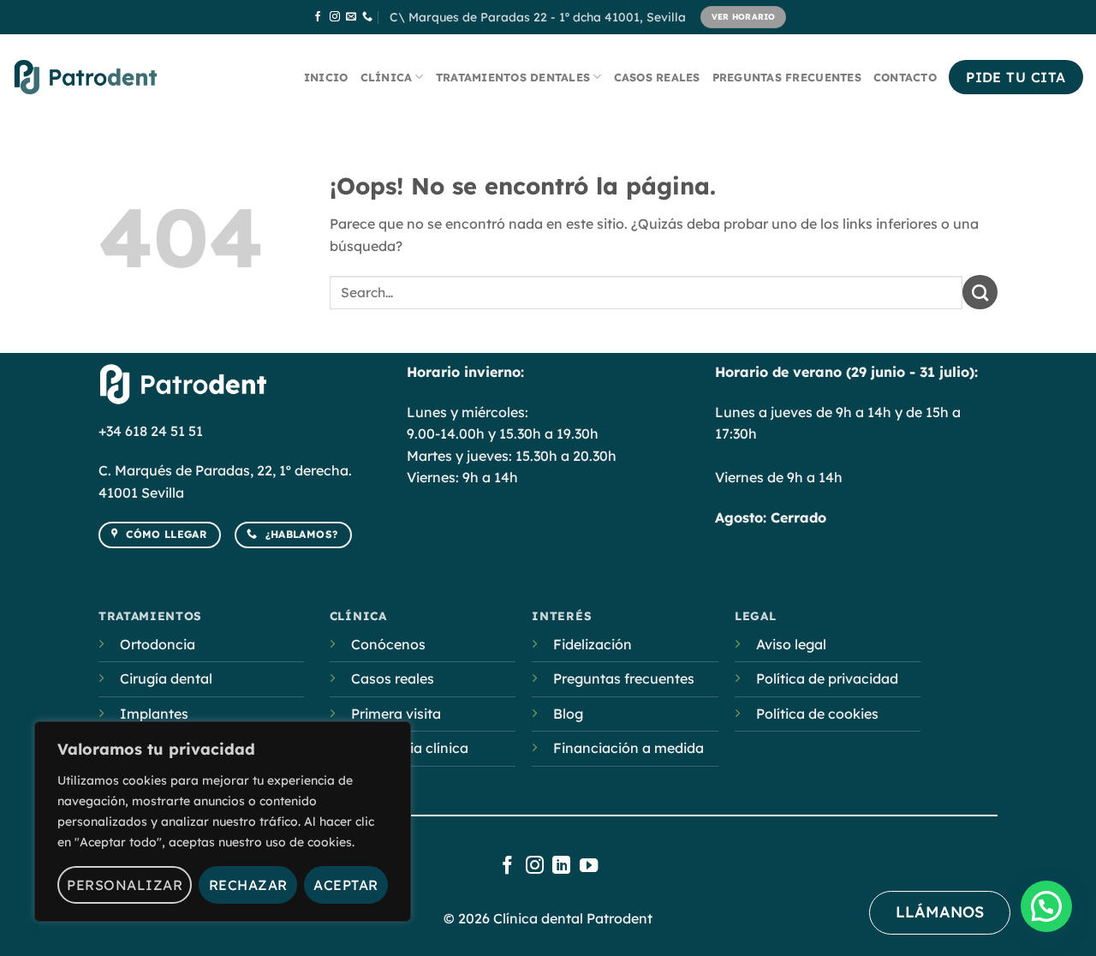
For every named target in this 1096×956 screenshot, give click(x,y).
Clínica (386, 77)
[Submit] (980, 292)
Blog (568, 713)
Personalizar (124, 884)
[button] (1046, 906)
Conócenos (388, 644)
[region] (222, 821)
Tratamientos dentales (513, 77)
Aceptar (345, 884)
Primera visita (396, 713)
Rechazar (248, 884)
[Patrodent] (85, 76)
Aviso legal (791, 644)
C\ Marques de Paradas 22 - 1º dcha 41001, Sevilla (538, 17)
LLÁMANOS (940, 912)
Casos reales (657, 77)
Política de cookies (817, 713)
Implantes (154, 713)
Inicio (326, 77)
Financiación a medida (628, 747)
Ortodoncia (157, 644)
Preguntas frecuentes (786, 77)
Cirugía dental (166, 678)
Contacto (905, 77)
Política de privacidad (827, 678)
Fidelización (592, 644)
